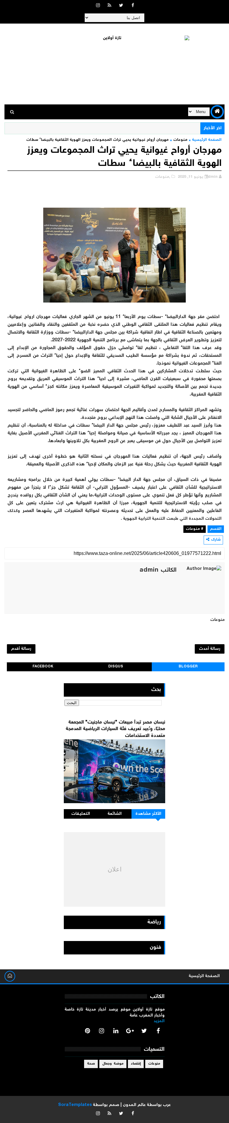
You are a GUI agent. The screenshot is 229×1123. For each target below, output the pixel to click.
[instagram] (97, 5)
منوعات (180, 140)
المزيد (159, 1021)
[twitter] (121, 5)
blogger (188, 666)
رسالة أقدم (21, 649)
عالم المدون (134, 1105)
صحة (91, 1063)
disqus (115, 666)
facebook (43, 666)
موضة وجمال (112, 1063)
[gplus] (130, 1031)
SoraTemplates (75, 1105)
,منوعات (162, 177)
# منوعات (194, 529)
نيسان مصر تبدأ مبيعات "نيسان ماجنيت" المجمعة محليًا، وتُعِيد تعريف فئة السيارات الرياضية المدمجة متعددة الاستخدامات (115, 729)
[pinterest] (87, 1031)
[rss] (109, 5)
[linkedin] (115, 1031)
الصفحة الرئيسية (207, 140)
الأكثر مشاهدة (148, 814)
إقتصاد (136, 1063)
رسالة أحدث (209, 649)
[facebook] (132, 5)
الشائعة (115, 814)
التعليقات (80, 814)
